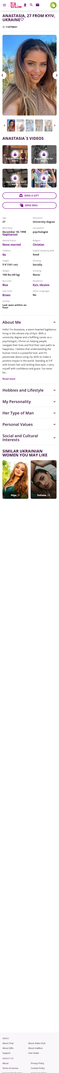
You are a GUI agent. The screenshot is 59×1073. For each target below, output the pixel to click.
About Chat (8, 1043)
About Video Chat (36, 1043)
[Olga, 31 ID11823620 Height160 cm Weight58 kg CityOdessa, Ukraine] (15, 479)
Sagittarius (10, 234)
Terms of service (10, 1068)
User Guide (33, 1052)
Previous (4, 125)
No (4, 254)
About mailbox (35, 1048)
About (5, 1063)
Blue (5, 284)
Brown (6, 294)
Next (55, 125)
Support (6, 1052)
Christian (38, 244)
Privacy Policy (37, 1063)
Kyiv (35, 284)
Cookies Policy (38, 1068)
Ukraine (44, 284)
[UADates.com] (15, 7)
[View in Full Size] (29, 75)
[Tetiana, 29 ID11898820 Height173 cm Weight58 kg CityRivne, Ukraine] (44, 479)
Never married (11, 244)
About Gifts (7, 1048)
